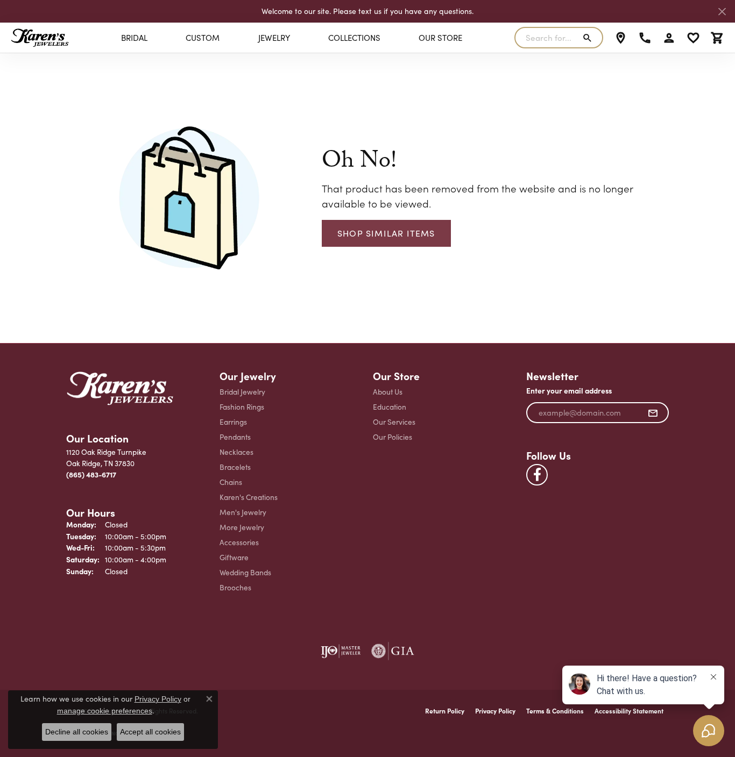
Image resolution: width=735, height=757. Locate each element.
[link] (620, 37)
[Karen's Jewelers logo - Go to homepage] (39, 38)
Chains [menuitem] (231, 482)
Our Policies (392, 437)
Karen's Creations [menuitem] (249, 497)
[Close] (722, 11)
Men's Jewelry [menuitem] (243, 512)
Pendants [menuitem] (235, 437)
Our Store (440, 37)
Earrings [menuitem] (233, 422)
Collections (354, 37)
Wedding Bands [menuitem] (245, 572)
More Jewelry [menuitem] (242, 527)
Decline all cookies (76, 731)
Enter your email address (569, 390)
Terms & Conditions (555, 710)
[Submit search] (589, 37)
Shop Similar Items (386, 233)
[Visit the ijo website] (341, 651)
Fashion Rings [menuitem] (242, 407)
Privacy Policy (495, 710)
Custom (203, 37)
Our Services (394, 422)
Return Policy (444, 710)
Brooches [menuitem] (235, 587)
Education (389, 407)
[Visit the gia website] (392, 651)
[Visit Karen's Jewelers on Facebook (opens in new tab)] (537, 474)
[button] (669, 37)
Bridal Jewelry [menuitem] (242, 392)
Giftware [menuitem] (234, 557)
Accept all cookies (150, 731)
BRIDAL (134, 37)
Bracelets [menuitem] (235, 467)
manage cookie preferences (104, 710)
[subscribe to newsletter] (653, 413)
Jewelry (274, 37)
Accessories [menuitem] (239, 542)
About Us (387, 392)
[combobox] (546, 37)
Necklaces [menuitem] (236, 452)
